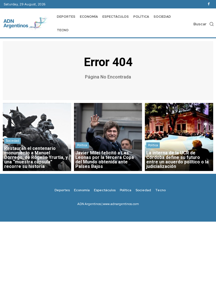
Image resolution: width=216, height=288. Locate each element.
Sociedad (12, 141)
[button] (204, 24)
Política (82, 145)
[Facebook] (208, 4)
